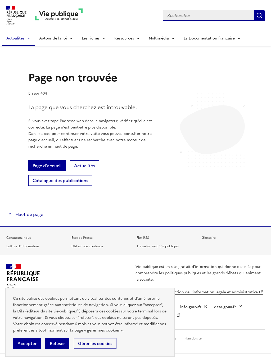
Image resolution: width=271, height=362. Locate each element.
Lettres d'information (22, 246)
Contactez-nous (18, 237)
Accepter (27, 343)
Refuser (57, 343)
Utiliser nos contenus (87, 246)
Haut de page (28, 214)
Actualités (15, 38)
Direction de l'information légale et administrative (212, 292)
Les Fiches (91, 38)
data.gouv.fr (225, 307)
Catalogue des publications (60, 180)
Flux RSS (143, 237)
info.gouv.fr (191, 307)
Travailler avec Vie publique (158, 246)
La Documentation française (209, 38)
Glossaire (209, 237)
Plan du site (193, 338)
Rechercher (259, 15)
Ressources (124, 38)
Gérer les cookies (95, 343)
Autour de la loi (53, 38)
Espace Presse (82, 237)
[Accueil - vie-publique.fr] (59, 15)
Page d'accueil (47, 165)
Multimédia (159, 38)
